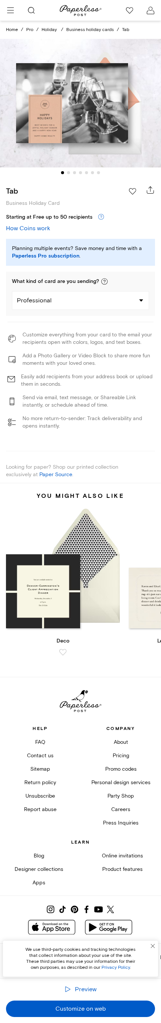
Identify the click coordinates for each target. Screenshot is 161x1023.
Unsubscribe (40, 796)
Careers (120, 809)
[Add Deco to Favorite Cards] (62, 652)
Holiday (50, 30)
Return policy (40, 782)
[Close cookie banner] (152, 946)
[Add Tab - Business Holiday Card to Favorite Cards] (132, 191)
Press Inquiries (121, 823)
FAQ (40, 742)
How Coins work (28, 228)
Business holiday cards (90, 30)
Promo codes (121, 769)
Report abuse (40, 809)
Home (12, 30)
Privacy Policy (115, 967)
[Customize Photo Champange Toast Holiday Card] (80, 103)
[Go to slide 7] (98, 172)
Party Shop (120, 796)
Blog (39, 856)
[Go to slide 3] (74, 172)
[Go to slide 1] (62, 172)
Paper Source (55, 474)
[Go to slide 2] (68, 172)
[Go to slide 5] (86, 172)
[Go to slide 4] (80, 172)
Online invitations (122, 856)
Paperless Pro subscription (45, 256)
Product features (122, 869)
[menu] (10, 10)
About (121, 742)
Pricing (121, 755)
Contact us (40, 755)
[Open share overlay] (150, 189)
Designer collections (39, 869)
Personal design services (121, 782)
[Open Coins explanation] (101, 217)
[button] (104, 281)
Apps (39, 882)
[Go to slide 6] (92, 172)
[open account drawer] (150, 10)
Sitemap (40, 769)
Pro (29, 30)
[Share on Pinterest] (74, 909)
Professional (34, 300)
